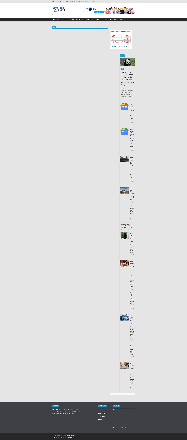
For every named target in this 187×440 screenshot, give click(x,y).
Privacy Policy (101, 413)
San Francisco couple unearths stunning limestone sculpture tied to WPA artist (132, 373)
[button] (58, 20)
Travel (98, 19)
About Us (100, 410)
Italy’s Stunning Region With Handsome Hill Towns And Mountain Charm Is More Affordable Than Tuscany (132, 201)
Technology (79, 19)
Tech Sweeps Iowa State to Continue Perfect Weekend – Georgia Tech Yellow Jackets (132, 139)
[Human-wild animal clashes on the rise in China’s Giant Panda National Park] (127, 62)
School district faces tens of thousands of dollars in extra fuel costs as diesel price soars (132, 168)
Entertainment (114, 19)
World (64, 19)
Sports (87, 19)
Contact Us (101, 419)
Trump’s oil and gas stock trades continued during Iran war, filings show (132, 243)
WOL (131, 88)
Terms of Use (101, 416)
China (122, 68)
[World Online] (53, 19)
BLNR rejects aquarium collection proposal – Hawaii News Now (132, 112)
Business (104, 19)
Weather (122, 19)
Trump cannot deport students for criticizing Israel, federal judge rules (127, 226)
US (57, 19)
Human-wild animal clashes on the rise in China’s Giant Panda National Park (127, 78)
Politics (71, 19)
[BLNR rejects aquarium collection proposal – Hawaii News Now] (124, 115)
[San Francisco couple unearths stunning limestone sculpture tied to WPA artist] (124, 376)
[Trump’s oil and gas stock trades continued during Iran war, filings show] (124, 245)
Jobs (93, 19)
